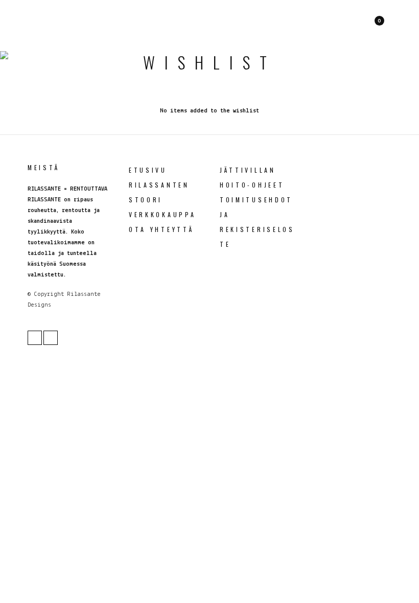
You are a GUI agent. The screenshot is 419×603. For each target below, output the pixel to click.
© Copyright (46, 294)
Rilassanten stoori (159, 192)
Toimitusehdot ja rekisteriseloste (257, 221)
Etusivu (148, 170)
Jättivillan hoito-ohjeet (252, 177)
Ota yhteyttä (161, 229)
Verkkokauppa (162, 214)
